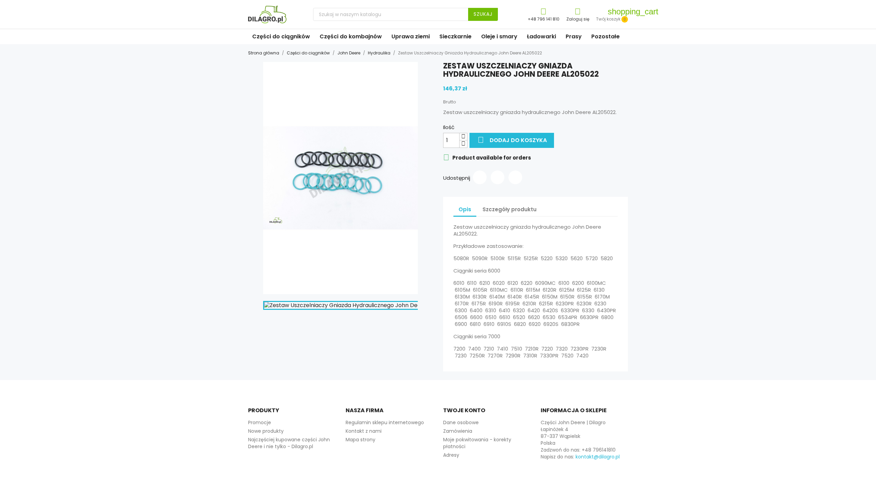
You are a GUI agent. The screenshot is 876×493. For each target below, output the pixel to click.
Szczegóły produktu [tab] (509, 209)
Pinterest (515, 177)
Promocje (259, 422)
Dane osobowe (461, 422)
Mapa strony (360, 439)
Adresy (451, 455)
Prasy (574, 36)
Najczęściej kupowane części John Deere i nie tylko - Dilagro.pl (289, 443)
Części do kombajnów (351, 36)
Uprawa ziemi (410, 36)
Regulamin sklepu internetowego (385, 422)
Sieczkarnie (455, 36)
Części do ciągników (281, 36)
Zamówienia (457, 431)
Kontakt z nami (364, 431)
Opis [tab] (465, 209)
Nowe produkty (266, 431)
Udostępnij (480, 177)
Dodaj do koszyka (512, 139)
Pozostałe (605, 36)
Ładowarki (541, 36)
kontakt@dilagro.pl (598, 456)
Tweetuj (497, 177)
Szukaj (483, 14)
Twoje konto (464, 410)
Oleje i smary (499, 36)
